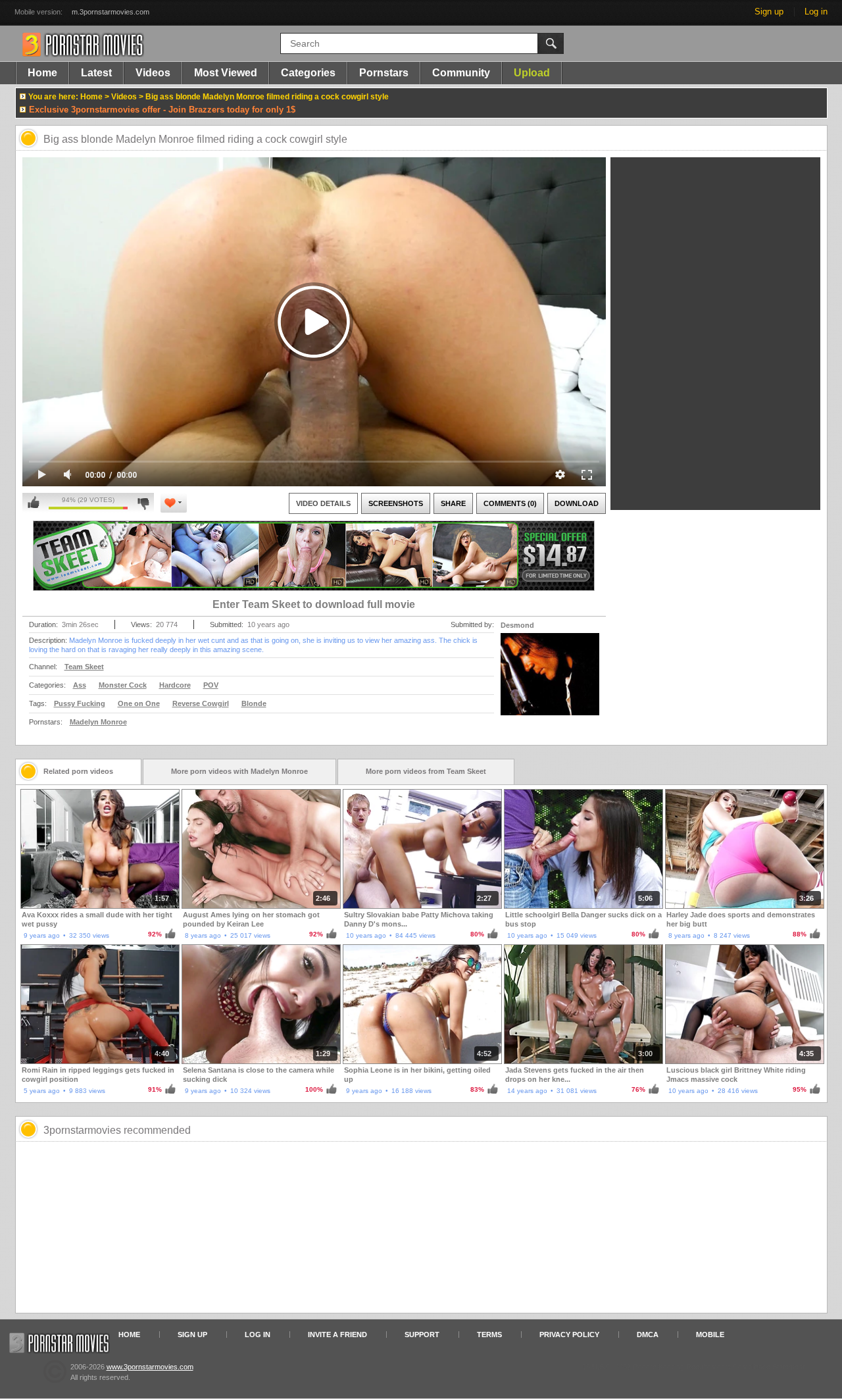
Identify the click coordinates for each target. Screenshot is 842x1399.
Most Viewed (225, 72)
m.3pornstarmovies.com (110, 12)
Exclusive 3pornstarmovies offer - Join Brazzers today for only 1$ (162, 109)
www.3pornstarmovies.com (150, 1367)
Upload (532, 72)
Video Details (323, 503)
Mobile (710, 1334)
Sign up (769, 11)
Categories (308, 72)
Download (577, 503)
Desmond (517, 625)
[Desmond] (550, 682)
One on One (139, 703)
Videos (153, 72)
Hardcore (175, 685)
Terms (489, 1334)
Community (461, 72)
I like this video (33, 503)
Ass (79, 685)
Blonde (253, 703)
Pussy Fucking (79, 703)
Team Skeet (84, 667)
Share (453, 503)
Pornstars (384, 72)
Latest (96, 72)
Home (42, 72)
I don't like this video (143, 503)
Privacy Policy (569, 1334)
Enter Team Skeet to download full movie (313, 604)
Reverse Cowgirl (200, 703)
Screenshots (395, 503)
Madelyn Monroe (98, 722)
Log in (816, 11)
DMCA (647, 1334)
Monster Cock (123, 685)
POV (210, 685)
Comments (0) (510, 503)
